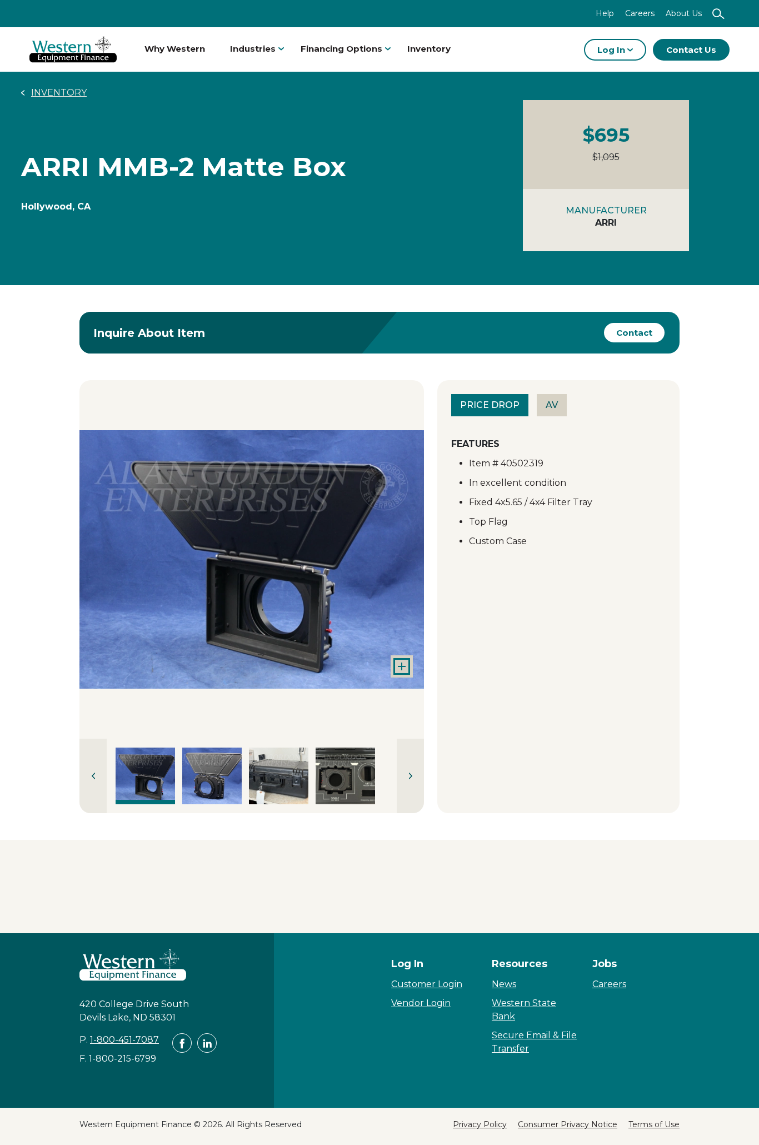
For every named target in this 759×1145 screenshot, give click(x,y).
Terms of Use (654, 1124)
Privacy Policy (480, 1124)
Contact (634, 332)
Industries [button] (253, 48)
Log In (612, 49)
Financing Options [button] (341, 48)
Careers (640, 13)
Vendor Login (421, 1003)
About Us (684, 13)
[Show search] (718, 13)
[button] (251, 559)
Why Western (174, 48)
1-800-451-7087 (124, 1039)
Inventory (429, 48)
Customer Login (426, 984)
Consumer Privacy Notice (567, 1124)
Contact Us (691, 49)
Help (605, 13)
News (504, 984)
